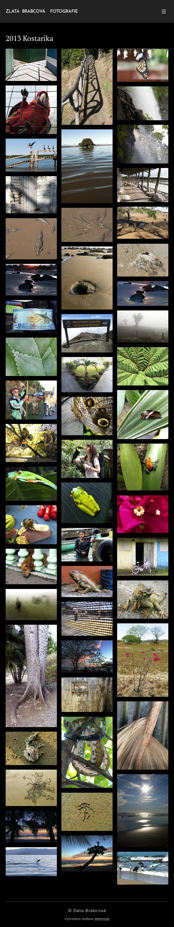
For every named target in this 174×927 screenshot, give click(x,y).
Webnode (102, 919)
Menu (163, 11)
